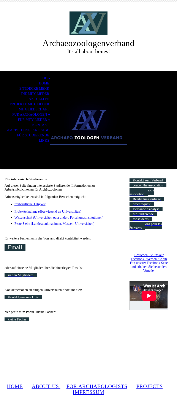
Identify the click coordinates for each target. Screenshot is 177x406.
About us (46, 386)
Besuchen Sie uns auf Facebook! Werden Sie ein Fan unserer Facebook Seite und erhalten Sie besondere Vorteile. (149, 262)
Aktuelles (39, 99)
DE (44, 78)
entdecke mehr (34, 88)
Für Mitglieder (32, 119)
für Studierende (33, 135)
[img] (88, 23)
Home (44, 83)
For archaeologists (96, 386)
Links (44, 140)
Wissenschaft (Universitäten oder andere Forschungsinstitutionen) (58, 217)
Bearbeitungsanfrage (27, 130)
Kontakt (40, 125)
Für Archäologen (29, 114)
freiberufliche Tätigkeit (30, 204)
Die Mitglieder (35, 93)
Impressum (88, 392)
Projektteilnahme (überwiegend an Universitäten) (47, 211)
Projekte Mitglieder (29, 104)
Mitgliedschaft (34, 109)
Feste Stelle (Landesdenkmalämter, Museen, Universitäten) (54, 223)
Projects (149, 386)
